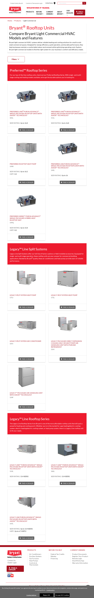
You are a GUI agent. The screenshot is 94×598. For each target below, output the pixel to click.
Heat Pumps (33, 561)
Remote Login (77, 558)
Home (10, 21)
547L (11, 524)
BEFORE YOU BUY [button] (39, 13)
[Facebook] (9, 575)
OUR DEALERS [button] (69, 12)
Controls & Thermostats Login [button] (34, 3)
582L (53, 471)
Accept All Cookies (62, 595)
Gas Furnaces (34, 558)
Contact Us (11, 560)
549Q (12, 223)
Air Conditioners (35, 554)
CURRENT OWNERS (77, 550)
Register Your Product (80, 556)
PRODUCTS (31, 550)
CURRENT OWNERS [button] (49, 13)
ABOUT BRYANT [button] (60, 13)
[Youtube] (12, 575)
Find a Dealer (13, 569)
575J (11, 297)
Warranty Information (80, 563)
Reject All (46, 595)
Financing (54, 558)
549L (53, 170)
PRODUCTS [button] (30, 12)
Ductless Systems (35, 556)
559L (11, 471)
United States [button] (51, 3)
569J (11, 344)
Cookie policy (50, 590)
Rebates (53, 556)
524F (11, 397)
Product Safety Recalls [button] (16, 3)
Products (17, 21)
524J (52, 349)
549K (12, 166)
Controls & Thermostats (33, 564)
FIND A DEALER (80, 12)
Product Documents (79, 554)
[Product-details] (26, 95)
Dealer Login (12, 563)
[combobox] (69, 3)
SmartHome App (78, 561)
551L (53, 118)
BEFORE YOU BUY (55, 550)
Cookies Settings (31, 595)
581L (11, 118)
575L (53, 297)
